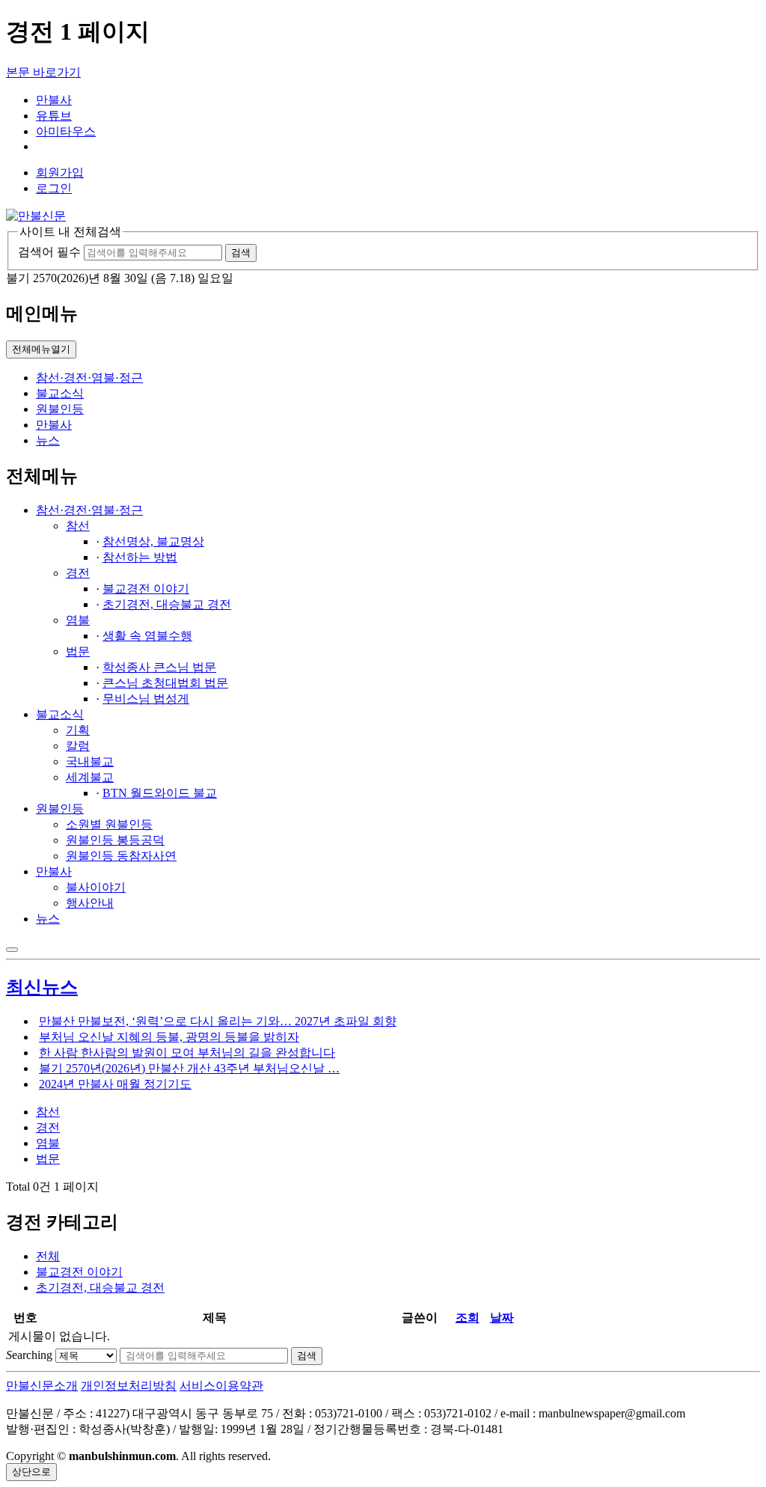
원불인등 (60, 409)
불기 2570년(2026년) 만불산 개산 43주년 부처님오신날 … (189, 1068)
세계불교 (90, 777)
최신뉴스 (42, 987)
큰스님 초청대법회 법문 (165, 683)
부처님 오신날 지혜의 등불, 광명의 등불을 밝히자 (169, 1036)
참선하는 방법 (139, 557)
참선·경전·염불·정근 (89, 377)
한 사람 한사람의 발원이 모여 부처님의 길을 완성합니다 (187, 1052)
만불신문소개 (42, 1385)
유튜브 (54, 115)
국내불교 (90, 761)
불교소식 (60, 393)
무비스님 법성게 (145, 698)
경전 (78, 573)
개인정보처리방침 (129, 1385)
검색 (306, 1355)
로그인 (54, 188)
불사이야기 (96, 887)
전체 (48, 1256)
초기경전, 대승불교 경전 (166, 604)
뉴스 (48, 440)
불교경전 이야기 (145, 588)
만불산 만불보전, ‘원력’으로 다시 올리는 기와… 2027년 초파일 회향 (217, 1021)
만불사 (54, 100)
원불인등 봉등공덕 (115, 840)
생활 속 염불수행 (147, 635)
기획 (78, 730)
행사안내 (90, 903)
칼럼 (78, 745)
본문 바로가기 (43, 72)
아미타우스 (66, 131)
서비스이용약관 (221, 1385)
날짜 (502, 1317)
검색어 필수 (49, 251)
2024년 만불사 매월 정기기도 (115, 1084)
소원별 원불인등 (109, 824)
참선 (78, 525)
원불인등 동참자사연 (121, 855)
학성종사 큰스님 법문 (159, 667)
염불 (78, 620)
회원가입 (60, 172)
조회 (467, 1317)
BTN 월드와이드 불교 (159, 793)
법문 (78, 651)
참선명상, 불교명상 (153, 541)
